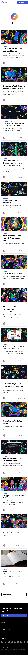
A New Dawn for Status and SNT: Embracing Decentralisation (12, 309)
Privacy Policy (4, 647)
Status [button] (3, 626)
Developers (24, 7)
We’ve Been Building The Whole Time (14, 534)
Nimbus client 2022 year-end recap (13, 572)
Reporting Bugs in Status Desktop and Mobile (12, 459)
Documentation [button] (5, 629)
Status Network (7, 121)
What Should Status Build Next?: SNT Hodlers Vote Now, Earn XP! (13, 238)
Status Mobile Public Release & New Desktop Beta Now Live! (14, 87)
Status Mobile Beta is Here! (12, 274)
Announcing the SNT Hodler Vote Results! (13, 201)
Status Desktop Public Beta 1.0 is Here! (13, 422)
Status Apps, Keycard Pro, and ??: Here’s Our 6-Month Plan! (13, 385)
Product (18, 7)
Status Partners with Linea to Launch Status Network (13, 124)
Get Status (21, 2)
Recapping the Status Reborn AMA (13, 497)
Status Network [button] (6, 633)
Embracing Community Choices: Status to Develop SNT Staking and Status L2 (12, 163)
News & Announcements (7, 7)
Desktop (5, 84)
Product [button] (3, 622)
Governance (6, 198)
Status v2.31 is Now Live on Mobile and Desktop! (12, 50)
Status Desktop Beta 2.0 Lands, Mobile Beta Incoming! (14, 348)
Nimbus (5, 569)
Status (5, 46)
